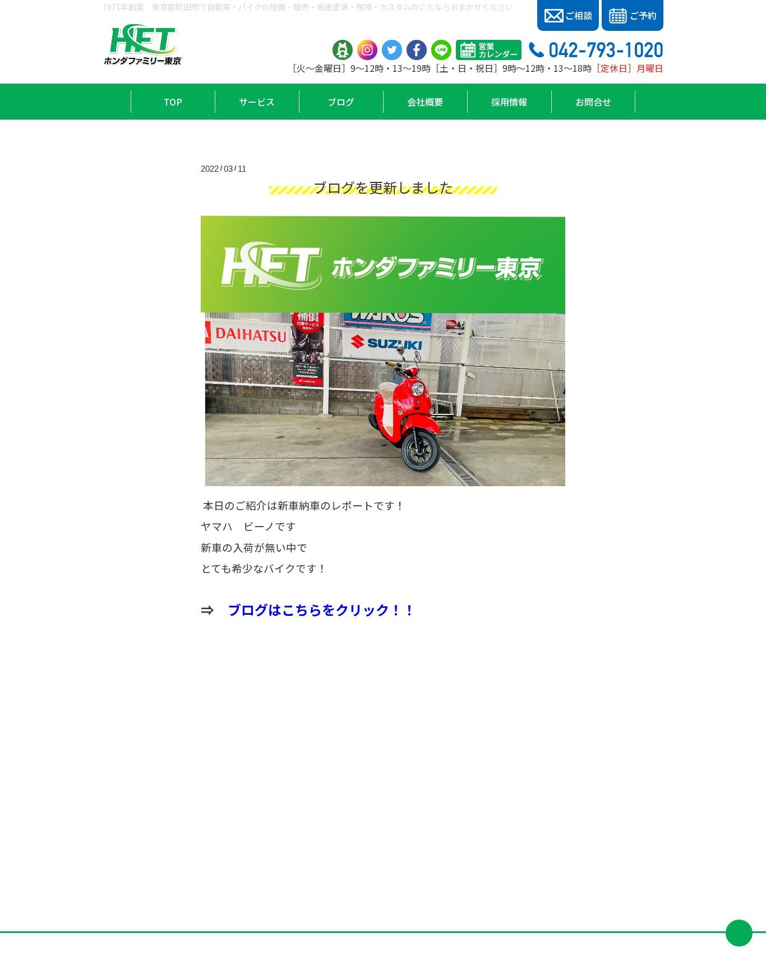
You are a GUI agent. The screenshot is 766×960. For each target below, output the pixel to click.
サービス (257, 101)
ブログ (340, 101)
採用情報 (509, 101)
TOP (173, 101)
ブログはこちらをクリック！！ (322, 609)
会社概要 (425, 101)
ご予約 (643, 15)
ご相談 (578, 15)
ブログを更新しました (383, 187)
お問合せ (593, 101)
